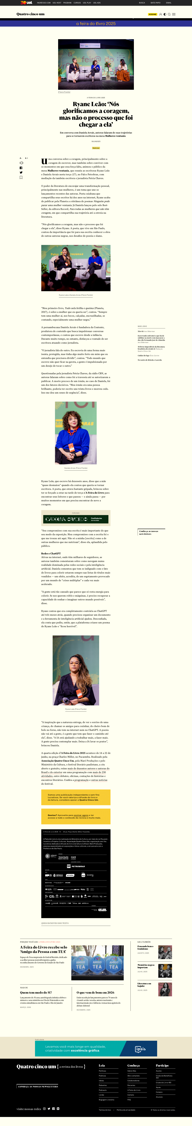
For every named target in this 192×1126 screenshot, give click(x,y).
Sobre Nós (131, 1071)
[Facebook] (53, 1108)
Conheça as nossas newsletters (38, 1087)
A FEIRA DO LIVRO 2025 (96, 98)
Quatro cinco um (31, 14)
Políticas (102, 1071)
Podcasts (103, 1090)
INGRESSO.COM (44, 3)
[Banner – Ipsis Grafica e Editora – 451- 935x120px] (96, 1049)
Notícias (96, 148)
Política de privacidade (126, 1110)
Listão (101, 1095)
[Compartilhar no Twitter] (21, 172)
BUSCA (142, 3)
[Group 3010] (75, 817)
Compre (159, 1092)
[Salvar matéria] (21, 177)
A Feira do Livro (133, 1090)
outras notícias (99, 780)
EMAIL (168, 3)
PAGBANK (67, 3)
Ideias (101, 1081)
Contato (130, 1095)
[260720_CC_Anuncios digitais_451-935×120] (76, 519)
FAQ (129, 1100)
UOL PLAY (87, 3)
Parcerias (131, 1085)
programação (81, 780)
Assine (153, 14)
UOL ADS (97, 3)
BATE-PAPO (155, 3)
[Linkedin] (58, 1108)
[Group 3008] (75, 797)
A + (26, 158)
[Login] (160, 14)
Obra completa (133, 1076)
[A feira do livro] (96, 23)
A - (21, 158)
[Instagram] (44, 1108)
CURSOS (77, 3)
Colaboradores (133, 1081)
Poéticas (102, 1076)
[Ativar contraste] (165, 14)
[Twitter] (49, 1108)
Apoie (158, 1087)
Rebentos (103, 1085)
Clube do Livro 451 (163, 1083)
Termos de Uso (105, 1110)
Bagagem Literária (106, 1100)
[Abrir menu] (173, 14)
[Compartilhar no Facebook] (21, 168)
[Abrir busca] (169, 14)
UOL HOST (57, 3)
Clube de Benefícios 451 (164, 1077)
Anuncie (159, 1097)
